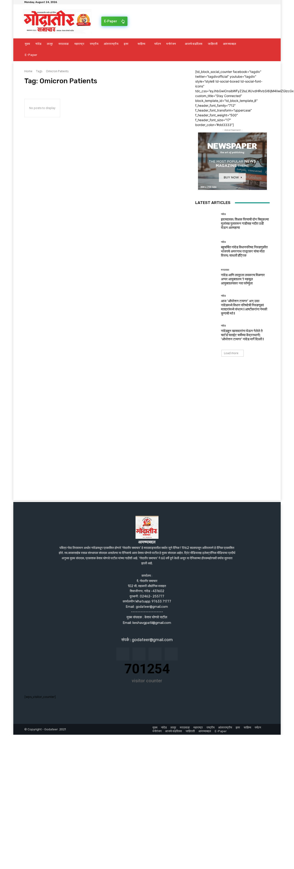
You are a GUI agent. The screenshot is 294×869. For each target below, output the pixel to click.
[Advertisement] (147, 402)
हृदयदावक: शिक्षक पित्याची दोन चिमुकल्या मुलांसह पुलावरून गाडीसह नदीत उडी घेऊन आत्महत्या (245, 223)
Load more (231, 353)
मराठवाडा (225, 270)
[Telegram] (155, 654)
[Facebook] (122, 654)
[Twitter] (171, 654)
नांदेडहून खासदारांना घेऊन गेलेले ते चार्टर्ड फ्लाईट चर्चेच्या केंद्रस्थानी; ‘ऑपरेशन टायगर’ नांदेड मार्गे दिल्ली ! (242, 335)
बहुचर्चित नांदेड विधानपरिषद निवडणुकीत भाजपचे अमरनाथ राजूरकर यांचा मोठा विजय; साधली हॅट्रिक (244, 251)
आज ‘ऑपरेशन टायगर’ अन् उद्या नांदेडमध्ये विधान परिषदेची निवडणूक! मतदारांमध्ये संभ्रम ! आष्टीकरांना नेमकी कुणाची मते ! (244, 307)
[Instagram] (139, 654)
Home (28, 71)
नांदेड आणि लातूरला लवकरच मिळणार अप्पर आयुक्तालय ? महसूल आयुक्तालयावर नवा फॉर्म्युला (243, 279)
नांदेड (223, 214)
